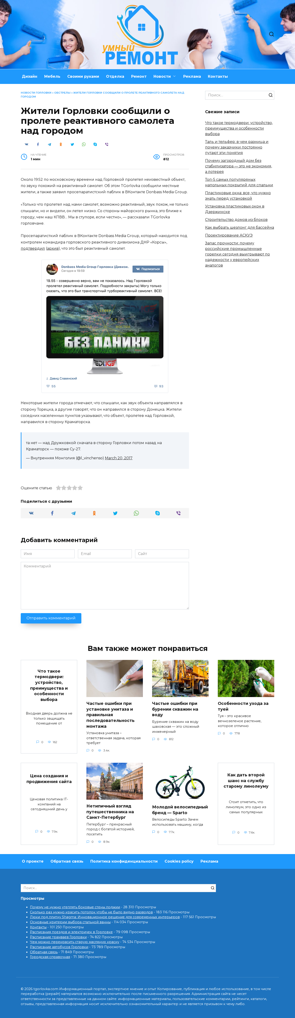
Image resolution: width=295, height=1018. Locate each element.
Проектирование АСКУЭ (229, 235)
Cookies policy (179, 861)
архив (53, 248)
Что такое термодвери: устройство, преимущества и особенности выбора (239, 128)
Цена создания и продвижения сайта (49, 778)
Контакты (218, 76)
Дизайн (29, 76)
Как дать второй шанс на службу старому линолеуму (246, 780)
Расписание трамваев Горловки (58, 937)
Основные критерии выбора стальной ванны (70, 922)
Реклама (192, 76)
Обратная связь (66, 861)
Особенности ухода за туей (243, 706)
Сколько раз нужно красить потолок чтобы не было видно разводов (91, 912)
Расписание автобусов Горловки (59, 947)
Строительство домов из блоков (236, 219)
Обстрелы (62, 92)
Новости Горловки (36, 92)
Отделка (115, 76)
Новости (162, 76)
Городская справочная (50, 957)
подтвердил (33, 248)
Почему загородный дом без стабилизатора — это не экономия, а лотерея (238, 166)
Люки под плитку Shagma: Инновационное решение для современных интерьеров (105, 917)
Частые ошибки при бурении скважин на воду (175, 709)
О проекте (33, 861)
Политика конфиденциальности (124, 861)
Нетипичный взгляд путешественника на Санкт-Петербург (110, 812)
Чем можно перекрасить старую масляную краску (74, 942)
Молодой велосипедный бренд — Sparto (180, 809)
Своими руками (83, 76)
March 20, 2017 (119, 458)
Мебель (52, 76)
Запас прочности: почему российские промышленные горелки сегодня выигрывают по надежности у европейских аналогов (237, 254)
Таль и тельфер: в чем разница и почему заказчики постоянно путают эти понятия (236, 147)
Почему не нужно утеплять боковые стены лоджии (75, 907)
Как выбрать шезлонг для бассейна (239, 227)
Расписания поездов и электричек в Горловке (71, 932)
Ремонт (139, 76)
